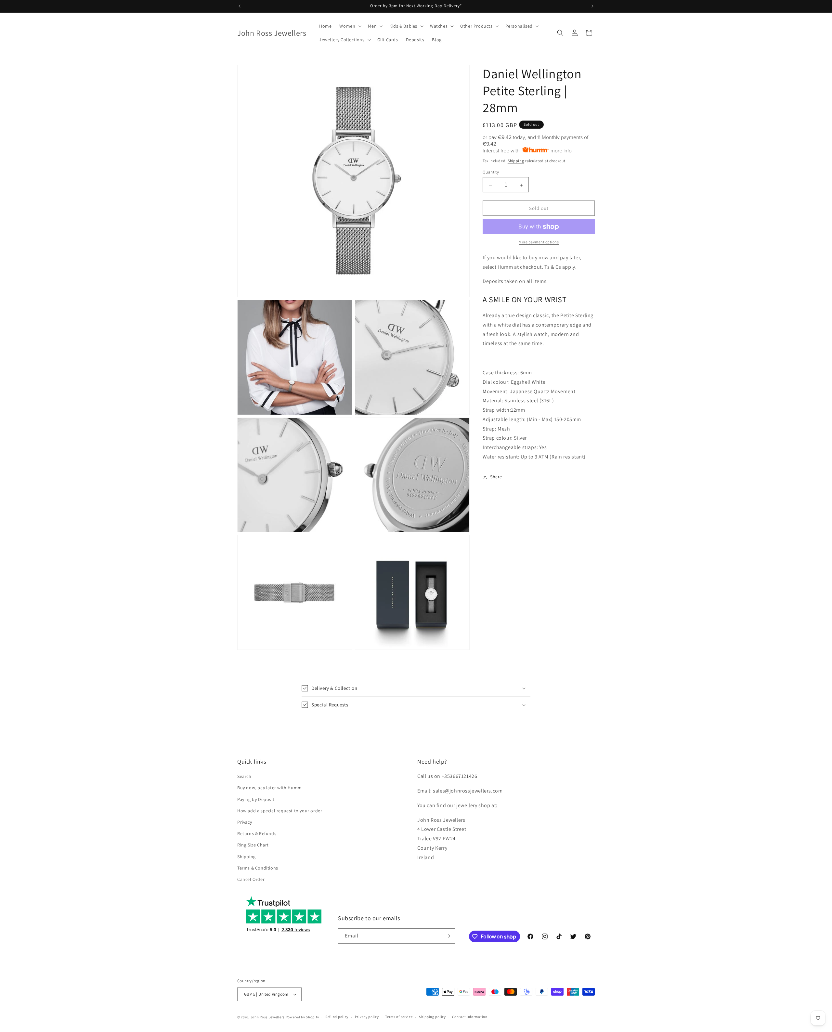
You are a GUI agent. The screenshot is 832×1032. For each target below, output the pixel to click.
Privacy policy (367, 1016)
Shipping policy (432, 1016)
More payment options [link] (539, 242)
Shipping (516, 160)
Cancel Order (251, 879)
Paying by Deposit (255, 799)
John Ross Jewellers (268, 1017)
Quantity (491, 172)
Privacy (244, 822)
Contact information (469, 1016)
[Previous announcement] (239, 6)
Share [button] (496, 477)
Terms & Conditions (257, 868)
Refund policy (336, 1016)
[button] (349, 26)
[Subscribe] (447, 936)
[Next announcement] (592, 6)
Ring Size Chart (253, 845)
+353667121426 (459, 776)
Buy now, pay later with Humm (269, 788)
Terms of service (398, 1016)
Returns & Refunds (256, 833)
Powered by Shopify (302, 1017)
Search (244, 776)
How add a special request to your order (279, 811)
